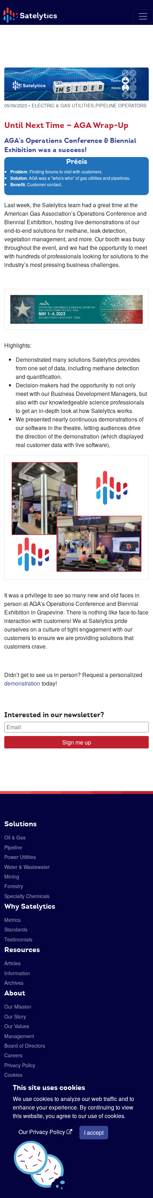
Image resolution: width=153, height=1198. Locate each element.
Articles (12, 963)
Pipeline (13, 847)
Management (19, 1035)
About (14, 993)
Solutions (20, 823)
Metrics (12, 919)
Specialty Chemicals (26, 895)
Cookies (13, 1074)
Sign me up (76, 742)
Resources (22, 949)
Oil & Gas (15, 837)
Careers (13, 1055)
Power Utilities (20, 856)
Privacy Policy (19, 1065)
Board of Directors (24, 1045)
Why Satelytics (29, 906)
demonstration (22, 683)
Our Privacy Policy (43, 1132)
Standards (15, 929)
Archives (13, 982)
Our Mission (17, 1006)
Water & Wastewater (27, 866)
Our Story (15, 1016)
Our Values (16, 1026)
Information (17, 973)
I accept (94, 1132)
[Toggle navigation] (143, 16)
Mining (11, 876)
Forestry (13, 886)
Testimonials (18, 939)
